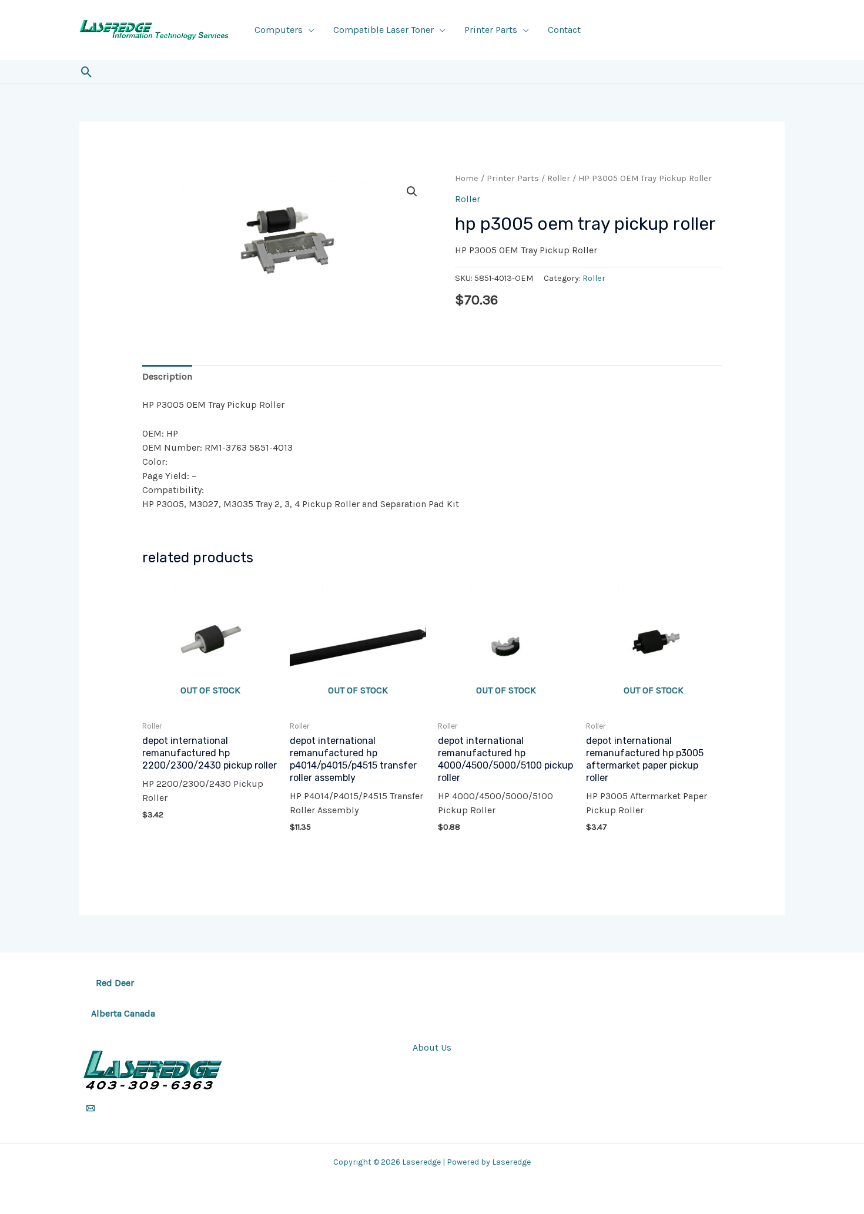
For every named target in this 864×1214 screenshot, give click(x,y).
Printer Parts (490, 29)
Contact (564, 29)
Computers (278, 29)
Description (167, 376)
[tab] (167, 376)
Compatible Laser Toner (383, 29)
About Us (432, 1047)
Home (466, 178)
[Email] (90, 1108)
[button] (86, 72)
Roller (558, 178)
